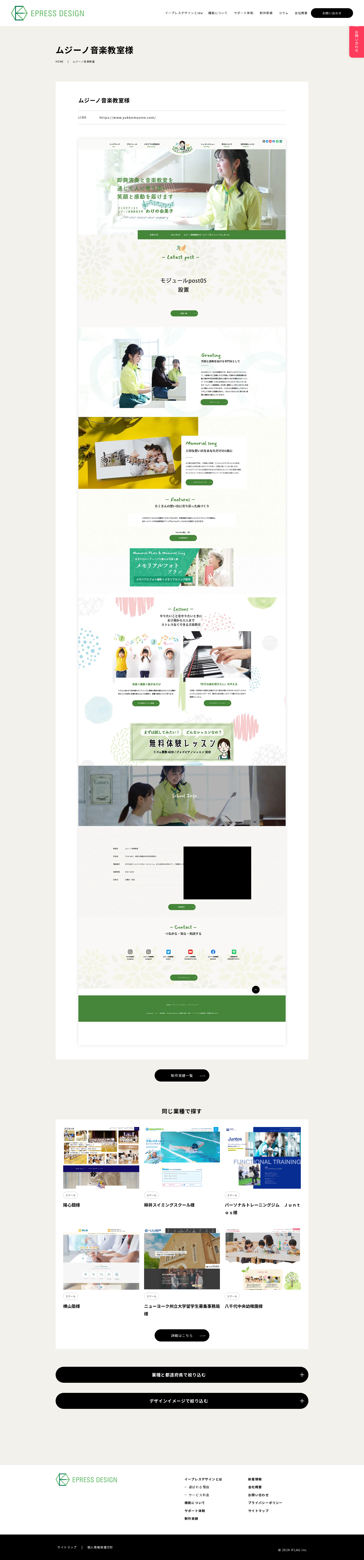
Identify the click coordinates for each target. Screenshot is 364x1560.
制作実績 (266, 13)
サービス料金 (199, 1495)
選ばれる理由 (199, 1487)
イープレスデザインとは (183, 13)
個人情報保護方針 (100, 1547)
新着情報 (255, 1479)
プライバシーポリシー (265, 1502)
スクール (71, 1195)
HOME (60, 61)
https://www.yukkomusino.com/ (127, 117)
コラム (284, 13)
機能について (218, 13)
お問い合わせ (332, 13)
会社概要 (301, 13)
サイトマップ (258, 1510)
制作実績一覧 (182, 1075)
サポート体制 (243, 13)
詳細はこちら (182, 1335)
